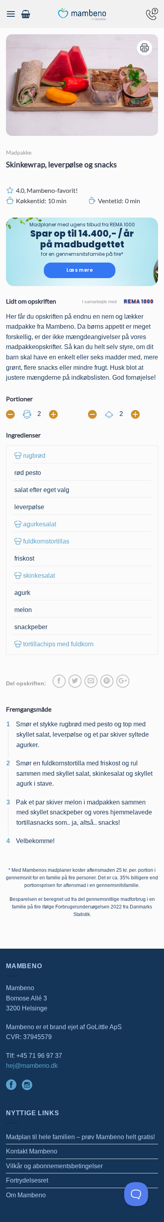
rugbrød (34, 455)
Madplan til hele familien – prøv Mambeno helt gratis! (80, 1137)
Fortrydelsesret (27, 1180)
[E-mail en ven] (91, 681)
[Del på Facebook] (59, 681)
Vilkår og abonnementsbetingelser (54, 1166)
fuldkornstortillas (46, 541)
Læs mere (79, 270)
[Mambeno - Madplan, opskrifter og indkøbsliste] (82, 14)
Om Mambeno (26, 1195)
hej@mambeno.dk (32, 1065)
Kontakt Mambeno (31, 1151)
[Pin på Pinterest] (106, 681)
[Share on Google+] (122, 681)
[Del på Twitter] (75, 681)
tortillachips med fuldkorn (58, 644)
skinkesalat (39, 575)
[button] (11, 14)
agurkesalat (39, 524)
